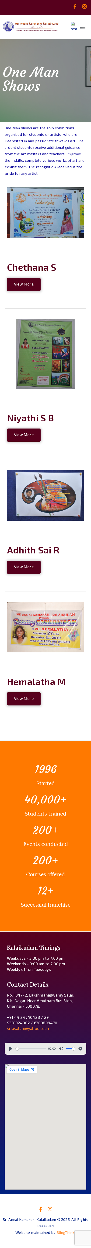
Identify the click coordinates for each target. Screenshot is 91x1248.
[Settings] (80, 1048)
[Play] (10, 1048)
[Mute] (61, 1048)
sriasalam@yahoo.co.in (28, 1028)
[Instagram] (84, 6)
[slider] (31, 1049)
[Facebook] (75, 6)
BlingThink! (66, 1232)
